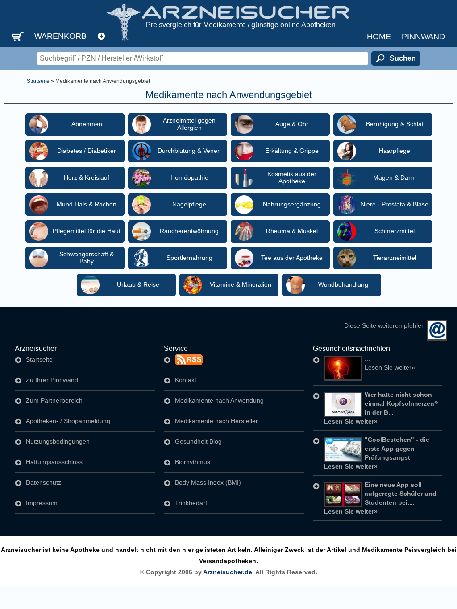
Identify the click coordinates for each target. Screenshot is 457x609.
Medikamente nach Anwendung (219, 400)
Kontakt (185, 379)
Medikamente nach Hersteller (216, 420)
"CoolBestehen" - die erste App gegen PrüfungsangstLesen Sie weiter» (376, 453)
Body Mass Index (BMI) (208, 482)
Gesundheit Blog (198, 441)
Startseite (38, 81)
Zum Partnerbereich (54, 400)
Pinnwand (423, 36)
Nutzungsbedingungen (58, 441)
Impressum (42, 502)
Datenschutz (43, 482)
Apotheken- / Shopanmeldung (68, 420)
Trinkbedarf (191, 502)
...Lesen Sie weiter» (390, 363)
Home (379, 36)
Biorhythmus (192, 461)
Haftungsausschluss (54, 461)
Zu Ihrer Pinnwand (52, 379)
